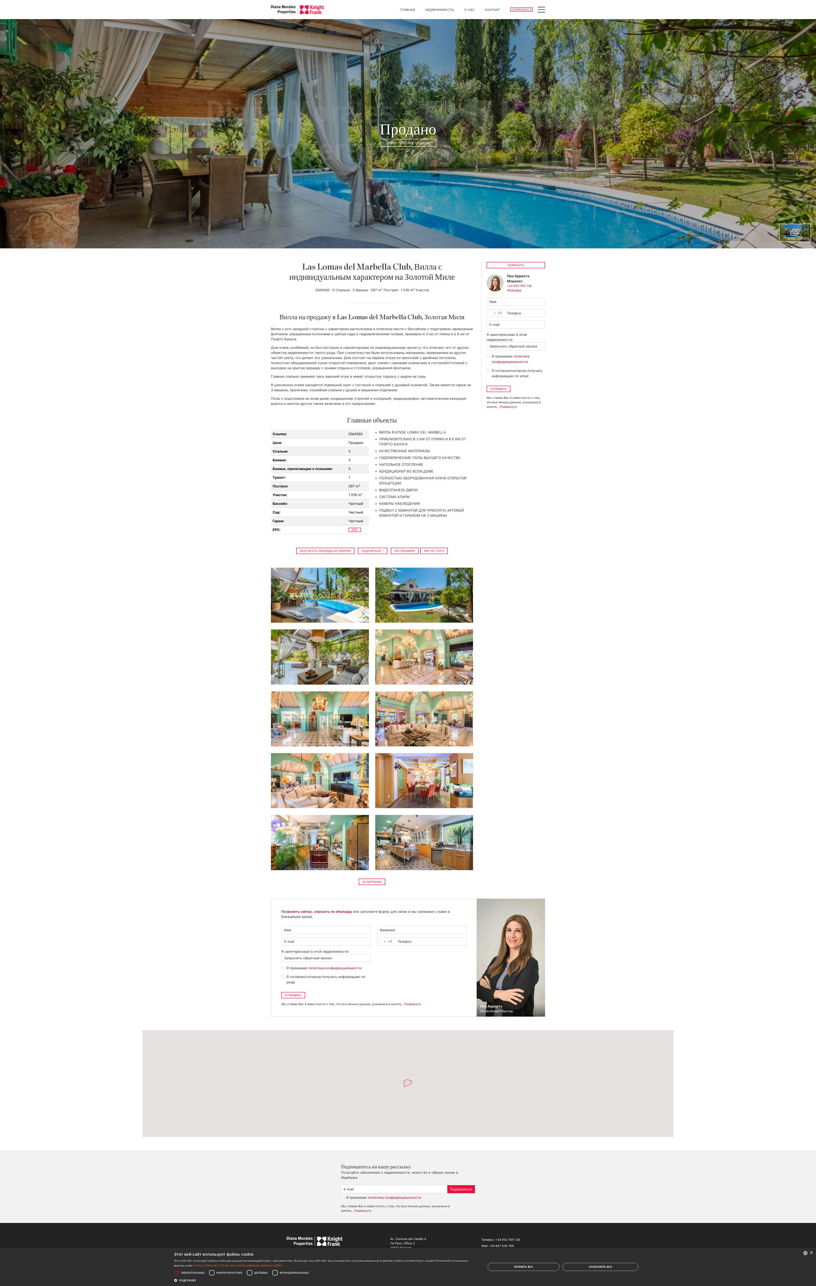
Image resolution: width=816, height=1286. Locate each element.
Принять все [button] (523, 1267)
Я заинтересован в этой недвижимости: (507, 337)
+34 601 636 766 (501, 1246)
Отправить (498, 388)
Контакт (492, 9)
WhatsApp (514, 290)
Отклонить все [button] (600, 1267)
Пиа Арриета (491, 1006)
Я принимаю (510, 359)
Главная (407, 9)
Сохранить (515, 265)
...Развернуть (507, 406)
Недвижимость (439, 9)
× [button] (811, 1252)
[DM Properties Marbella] (297, 9)
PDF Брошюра (404, 551)
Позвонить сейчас (296, 911)
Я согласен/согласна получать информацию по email (517, 373)
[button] (325, 1280)
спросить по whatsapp (333, 911)
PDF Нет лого (434, 551)
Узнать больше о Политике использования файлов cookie (238, 1265)
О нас (469, 9)
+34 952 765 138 (519, 286)
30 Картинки (372, 882)
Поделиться (371, 551)
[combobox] (494, 313)
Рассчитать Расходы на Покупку (325, 551)
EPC (354, 530)
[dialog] (408, 1267)
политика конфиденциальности (334, 968)
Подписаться (461, 1189)
